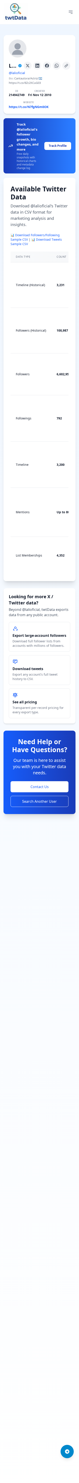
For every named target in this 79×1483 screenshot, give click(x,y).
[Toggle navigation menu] (70, 12)
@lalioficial (17, 73)
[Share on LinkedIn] (37, 66)
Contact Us (40, 786)
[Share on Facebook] (47, 66)
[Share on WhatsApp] (57, 66)
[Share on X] (28, 66)
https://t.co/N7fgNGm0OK (28, 107)
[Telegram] (67, 1451)
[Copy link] (66, 66)
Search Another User (39, 801)
